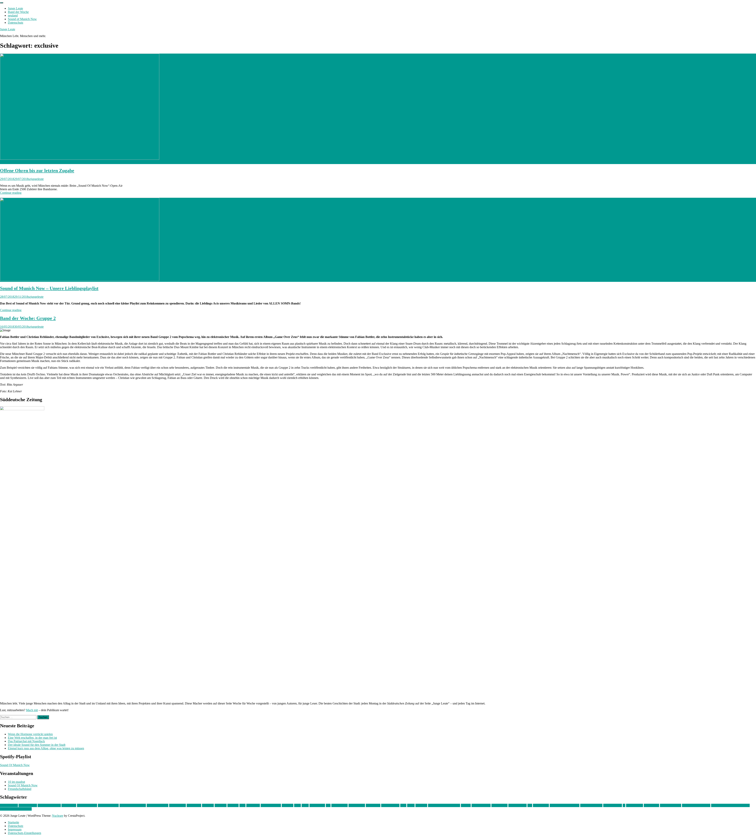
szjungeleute (36, 179)
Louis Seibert (356, 805)
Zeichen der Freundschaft (16, 809)
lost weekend (339, 805)
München (421, 805)
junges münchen (271, 805)
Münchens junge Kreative (444, 805)
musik (411, 805)
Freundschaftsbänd (19, 789)
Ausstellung (68, 805)
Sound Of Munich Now (15, 765)
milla (403, 805)
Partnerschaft (499, 805)
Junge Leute (15, 8)
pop (529, 805)
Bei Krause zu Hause (133, 805)
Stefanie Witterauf (591, 805)
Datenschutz (15, 22)
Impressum (14, 829)
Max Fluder (373, 805)
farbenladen (194, 805)
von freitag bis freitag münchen (730, 805)
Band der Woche (18, 12)
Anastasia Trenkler (49, 805)
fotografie (221, 805)
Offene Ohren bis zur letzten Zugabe (37, 170)
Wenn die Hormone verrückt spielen (30, 734)
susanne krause (612, 805)
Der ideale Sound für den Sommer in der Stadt (36, 744)
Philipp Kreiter (517, 805)
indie (242, 805)
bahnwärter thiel (87, 805)
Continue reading (10, 192)
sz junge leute (634, 805)
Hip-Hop (233, 805)
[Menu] (1, 2)
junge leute (253, 805)
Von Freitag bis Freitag (696, 805)
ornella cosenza (481, 805)
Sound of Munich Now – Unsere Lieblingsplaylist (49, 288)
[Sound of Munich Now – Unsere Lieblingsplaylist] (79, 280)
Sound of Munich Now (22, 19)
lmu (328, 805)
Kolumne (287, 805)
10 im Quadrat (9, 805)
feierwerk (208, 805)
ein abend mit (177, 805)
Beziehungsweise (157, 805)
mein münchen (390, 805)
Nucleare (57, 815)
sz (624, 805)
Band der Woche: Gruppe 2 (28, 318)
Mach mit (32, 710)
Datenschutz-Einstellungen (24, 833)
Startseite (13, 822)
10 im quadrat (16, 781)
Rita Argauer (541, 805)
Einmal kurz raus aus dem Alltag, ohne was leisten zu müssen (46, 748)
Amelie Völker (28, 805)
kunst (297, 805)
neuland (13, 15)
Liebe (305, 805)
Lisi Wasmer (317, 805)
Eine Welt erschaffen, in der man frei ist (32, 737)
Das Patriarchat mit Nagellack (26, 741)
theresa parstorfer (670, 805)
